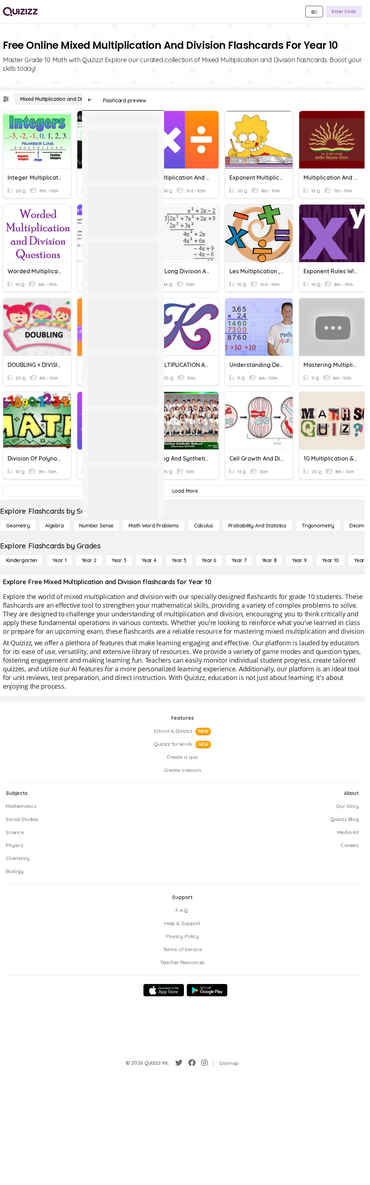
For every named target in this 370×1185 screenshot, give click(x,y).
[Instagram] (204, 1063)
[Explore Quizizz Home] (20, 11)
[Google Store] (207, 990)
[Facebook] (191, 1063)
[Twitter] (178, 1063)
